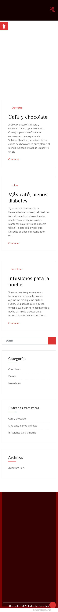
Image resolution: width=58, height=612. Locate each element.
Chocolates (16, 107)
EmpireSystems (42, 610)
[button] (4, 26)
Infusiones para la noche (22, 432)
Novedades (16, 269)
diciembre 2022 (16, 468)
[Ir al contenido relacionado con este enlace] (52, 604)
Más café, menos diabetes (22, 425)
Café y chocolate (27, 116)
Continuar (14, 159)
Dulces (14, 185)
